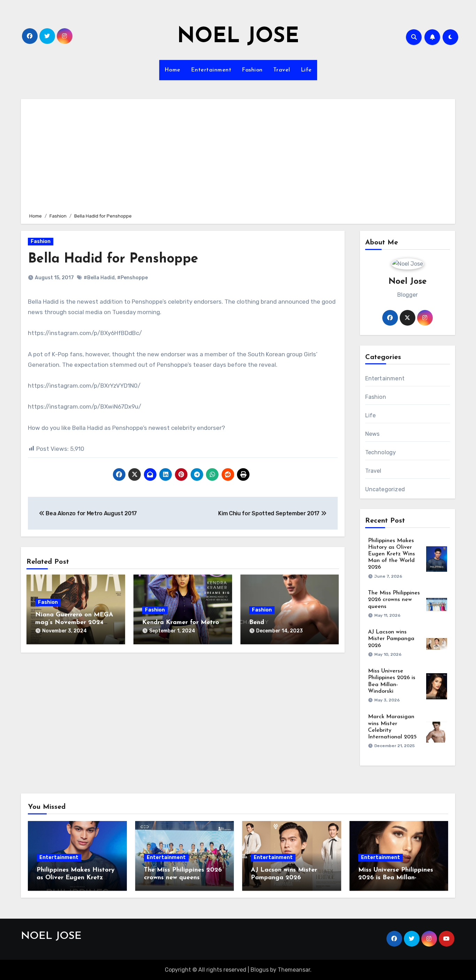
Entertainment (211, 70)
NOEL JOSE (238, 36)
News (372, 434)
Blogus (260, 969)
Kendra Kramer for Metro (180, 623)
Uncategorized (385, 489)
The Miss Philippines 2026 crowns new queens (394, 599)
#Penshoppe (132, 278)
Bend (256, 623)
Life (306, 70)
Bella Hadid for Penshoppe (113, 259)
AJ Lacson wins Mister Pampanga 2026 (391, 638)
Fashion (252, 70)
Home (172, 70)
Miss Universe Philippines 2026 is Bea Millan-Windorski (395, 877)
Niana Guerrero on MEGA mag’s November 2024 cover (74, 622)
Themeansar (294, 969)
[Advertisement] (239, 155)
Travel (281, 70)
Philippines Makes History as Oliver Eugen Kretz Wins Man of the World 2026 (391, 554)
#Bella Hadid (99, 278)
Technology (380, 452)
